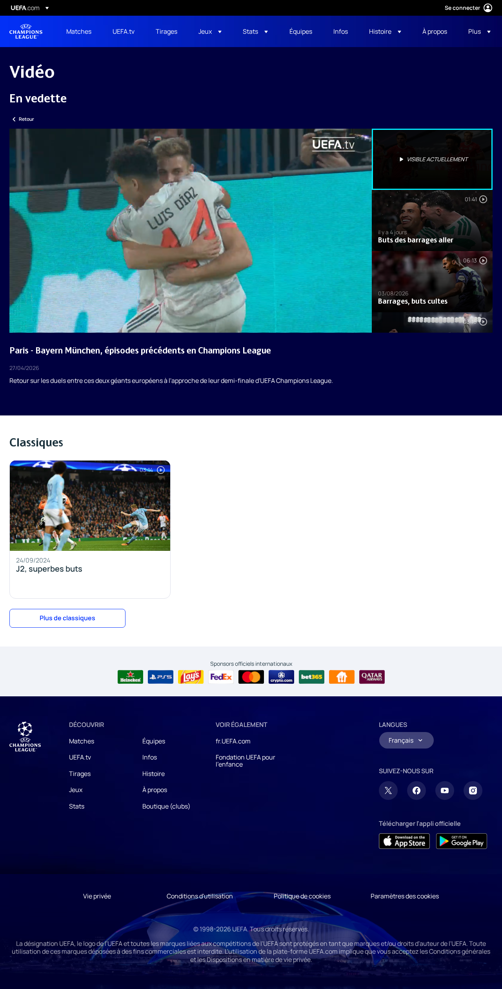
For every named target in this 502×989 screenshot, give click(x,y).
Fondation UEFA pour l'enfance (245, 761)
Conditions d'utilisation (200, 896)
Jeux (75, 789)
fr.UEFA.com (233, 741)
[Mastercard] (251, 677)
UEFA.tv (80, 757)
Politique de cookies (302, 896)
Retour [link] (26, 119)
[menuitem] (79, 31)
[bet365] (311, 677)
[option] (432, 159)
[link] (78, 31)
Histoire (153, 773)
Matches (81, 741)
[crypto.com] (281, 677)
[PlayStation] (160, 677)
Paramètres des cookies (405, 896)
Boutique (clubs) (166, 806)
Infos (149, 757)
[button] (210, 31)
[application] (190, 231)
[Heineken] (130, 677)
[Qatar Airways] (372, 677)
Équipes (153, 741)
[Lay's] (191, 677)
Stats (76, 806)
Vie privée (97, 896)
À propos (154, 789)
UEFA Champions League (25, 31)
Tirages (80, 773)
